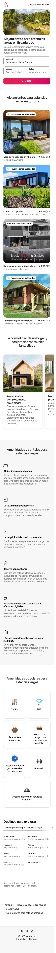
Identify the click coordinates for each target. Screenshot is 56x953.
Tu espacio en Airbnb (37, 4)
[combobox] (27, 62)
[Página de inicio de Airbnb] (5, 4)
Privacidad (21, 939)
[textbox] (15, 72)
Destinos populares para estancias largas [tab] (22, 827)
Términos (33, 939)
